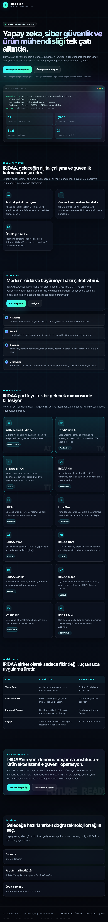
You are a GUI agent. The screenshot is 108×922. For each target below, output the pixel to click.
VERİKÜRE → (12, 629)
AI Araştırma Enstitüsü (17, 69)
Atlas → (10, 556)
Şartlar (102, 913)
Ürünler (78, 913)
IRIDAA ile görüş (18, 787)
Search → (11, 591)
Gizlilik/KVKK (90, 913)
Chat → (62, 556)
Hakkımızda (67, 913)
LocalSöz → (64, 521)
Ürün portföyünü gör (47, 69)
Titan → (10, 487)
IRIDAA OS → (65, 486)
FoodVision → (65, 448)
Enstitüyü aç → (13, 444)
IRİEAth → (11, 521)
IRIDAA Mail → (65, 633)
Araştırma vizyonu (44, 787)
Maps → (63, 595)
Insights (35, 303)
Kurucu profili (16, 303)
